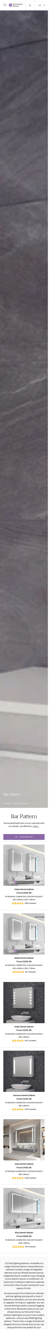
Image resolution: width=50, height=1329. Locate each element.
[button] (4, 5)
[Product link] (24, 865)
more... (36, 826)
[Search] (30, 5)
